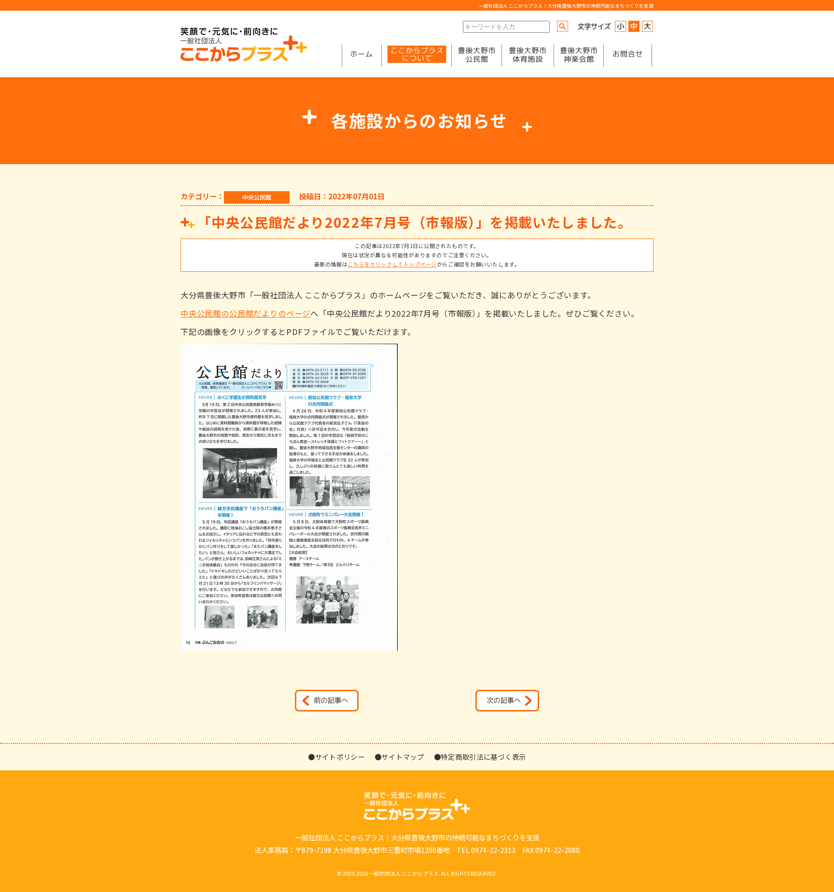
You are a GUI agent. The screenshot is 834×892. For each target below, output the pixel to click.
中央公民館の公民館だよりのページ (245, 313)
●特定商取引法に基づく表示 (480, 757)
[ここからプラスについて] (416, 55)
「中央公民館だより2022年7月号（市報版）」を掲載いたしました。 (414, 222)
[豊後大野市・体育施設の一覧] (527, 55)
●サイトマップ (399, 757)
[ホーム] (361, 55)
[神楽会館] (579, 55)
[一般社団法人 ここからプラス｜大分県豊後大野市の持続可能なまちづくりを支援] (244, 59)
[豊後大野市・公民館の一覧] (476, 55)
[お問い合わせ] (627, 55)
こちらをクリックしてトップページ (392, 264)
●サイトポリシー (336, 757)
